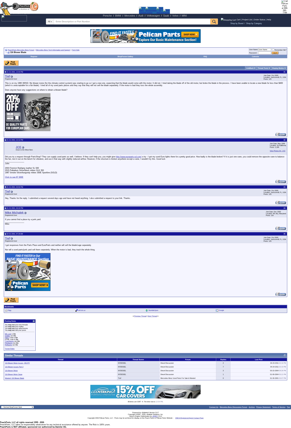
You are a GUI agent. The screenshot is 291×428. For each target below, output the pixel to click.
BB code (8, 334)
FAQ (205, 56)
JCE (18, 147)
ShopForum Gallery (125, 56)
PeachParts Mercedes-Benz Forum (21, 50)
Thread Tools (263, 68)
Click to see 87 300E (14, 177)
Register (34, 56)
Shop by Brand (236, 23)
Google (221, 310)
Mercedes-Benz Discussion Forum (233, 407)
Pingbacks (9, 343)
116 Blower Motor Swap (13, 374)
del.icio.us (81, 310)
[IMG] (7, 337)
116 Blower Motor (11, 371)
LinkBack (250, 68)
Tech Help (75, 50)
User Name (253, 49)
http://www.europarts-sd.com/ (129, 157)
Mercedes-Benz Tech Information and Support (53, 50)
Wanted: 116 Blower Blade (14, 378)
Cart (239, 19)
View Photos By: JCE (277, 151)
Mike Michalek (14, 212)
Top (288, 407)
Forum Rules (10, 349)
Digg (9, 310)
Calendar (255, 56)
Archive (252, 407)
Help (269, 19)
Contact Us (213, 407)
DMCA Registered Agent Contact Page (189, 418)
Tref (7, 76)
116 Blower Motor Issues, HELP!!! (17, 363)
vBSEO (155, 416)
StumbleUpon (153, 310)
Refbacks (8, 345)
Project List (247, 19)
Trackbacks (9, 341)
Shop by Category (254, 23)
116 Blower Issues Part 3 (14, 367)
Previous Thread (140, 316)
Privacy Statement (263, 407)
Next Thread (152, 316)
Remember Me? (280, 50)
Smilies (7, 336)
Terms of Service (278, 407)
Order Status (259, 19)
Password (253, 53)
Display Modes (278, 68)
